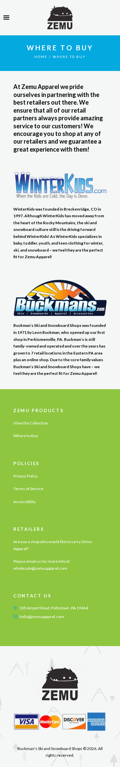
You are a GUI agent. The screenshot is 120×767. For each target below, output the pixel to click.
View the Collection (30, 422)
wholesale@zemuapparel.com (40, 568)
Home (40, 57)
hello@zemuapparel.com (41, 616)
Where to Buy (25, 435)
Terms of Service (28, 488)
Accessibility (24, 501)
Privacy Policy (25, 475)
